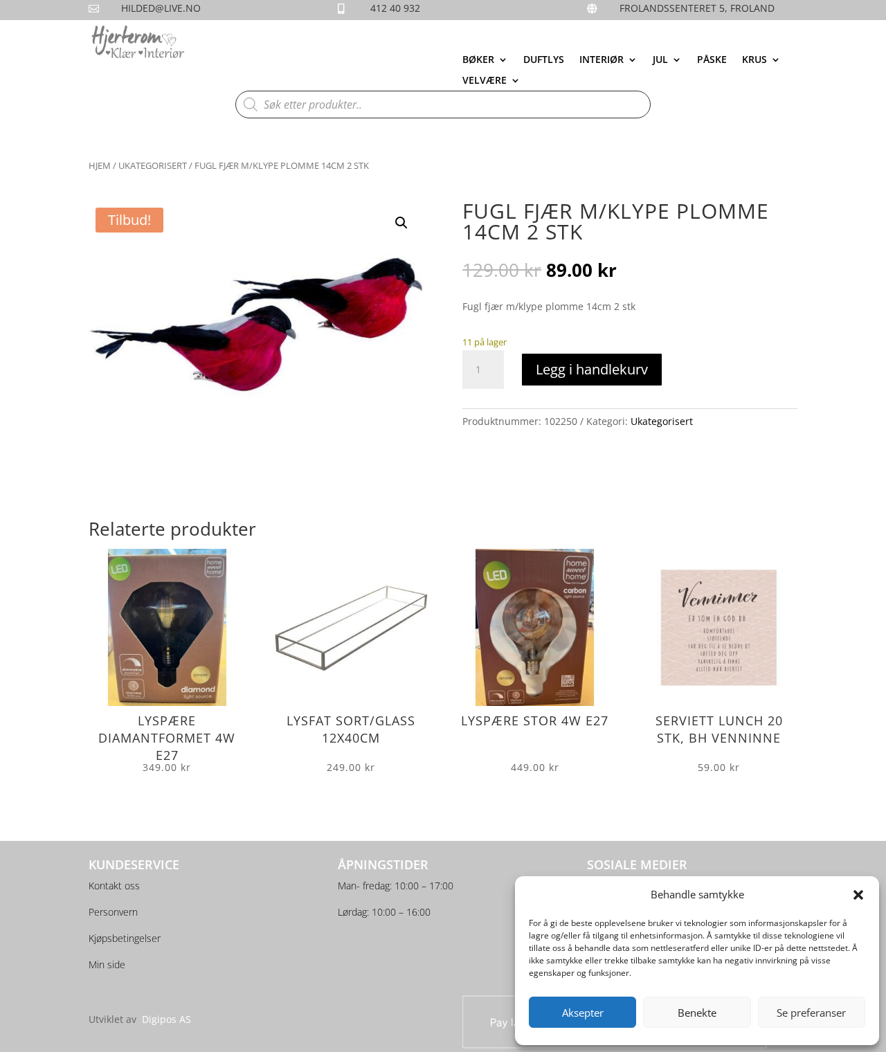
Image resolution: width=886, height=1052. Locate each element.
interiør (601, 60)
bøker (478, 60)
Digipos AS (166, 1019)
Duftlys (543, 60)
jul (660, 60)
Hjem (100, 165)
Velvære (484, 81)
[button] (858, 895)
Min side (107, 964)
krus (754, 60)
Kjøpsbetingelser (125, 938)
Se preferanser (811, 1012)
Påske (712, 60)
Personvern (113, 911)
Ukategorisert (152, 165)
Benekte (697, 1012)
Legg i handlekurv (592, 369)
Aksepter (583, 1012)
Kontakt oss (114, 885)
